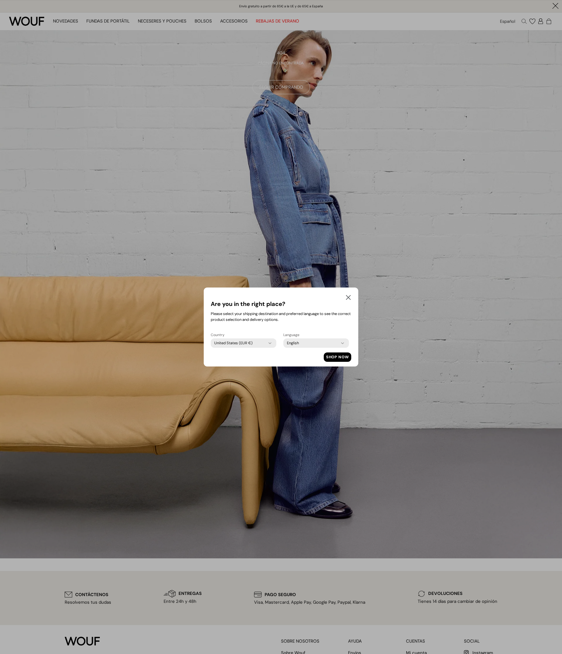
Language (291, 335)
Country (218, 335)
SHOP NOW (337, 356)
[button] (348, 299)
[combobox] (233, 343)
